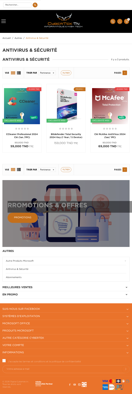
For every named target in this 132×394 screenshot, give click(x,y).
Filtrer (66, 73)
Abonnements (14, 277)
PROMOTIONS (22, 218)
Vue (7, 72)
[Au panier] (13, 152)
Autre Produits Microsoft (20, 261)
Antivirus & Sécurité (17, 269)
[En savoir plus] (32, 152)
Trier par (31, 72)
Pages (117, 72)
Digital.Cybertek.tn (19, 382)
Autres (8, 251)
